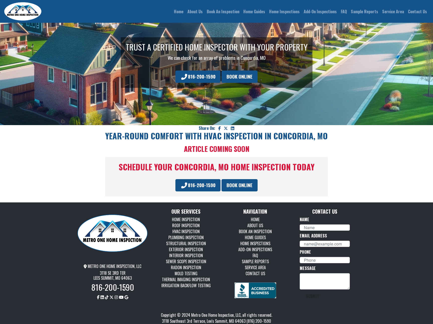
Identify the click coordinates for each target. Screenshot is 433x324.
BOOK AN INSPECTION (255, 231)
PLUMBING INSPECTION (186, 237)
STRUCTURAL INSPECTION (186, 243)
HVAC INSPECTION (186, 231)
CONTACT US (255, 273)
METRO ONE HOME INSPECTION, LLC (114, 266)
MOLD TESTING (186, 273)
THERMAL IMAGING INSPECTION (186, 279)
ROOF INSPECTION (186, 225)
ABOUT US (255, 225)
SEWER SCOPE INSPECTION (186, 261)
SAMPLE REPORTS (255, 261)
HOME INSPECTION (186, 219)
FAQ (255, 255)
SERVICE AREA (255, 267)
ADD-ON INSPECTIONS (255, 249)
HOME (255, 219)
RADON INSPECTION (186, 267)
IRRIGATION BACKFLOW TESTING (186, 285)
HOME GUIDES (255, 237)
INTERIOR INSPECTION (186, 255)
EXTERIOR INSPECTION (186, 249)
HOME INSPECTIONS (255, 243)
